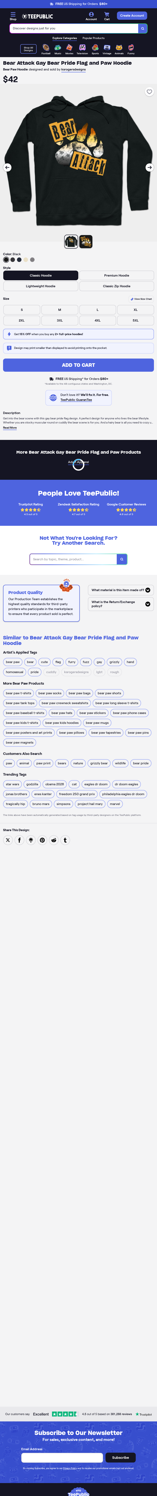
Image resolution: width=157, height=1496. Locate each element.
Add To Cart (78, 365)
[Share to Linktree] (31, 840)
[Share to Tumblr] (65, 840)
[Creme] (26, 259)
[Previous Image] (7, 167)
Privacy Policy (70, 1468)
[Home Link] (37, 16)
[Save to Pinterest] (42, 840)
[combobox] (74, 28)
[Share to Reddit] (54, 840)
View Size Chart (143, 299)
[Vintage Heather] (32, 259)
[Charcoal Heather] (12, 259)
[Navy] (19, 259)
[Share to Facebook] (19, 840)
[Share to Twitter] (8, 840)
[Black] (6, 259)
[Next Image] (149, 167)
